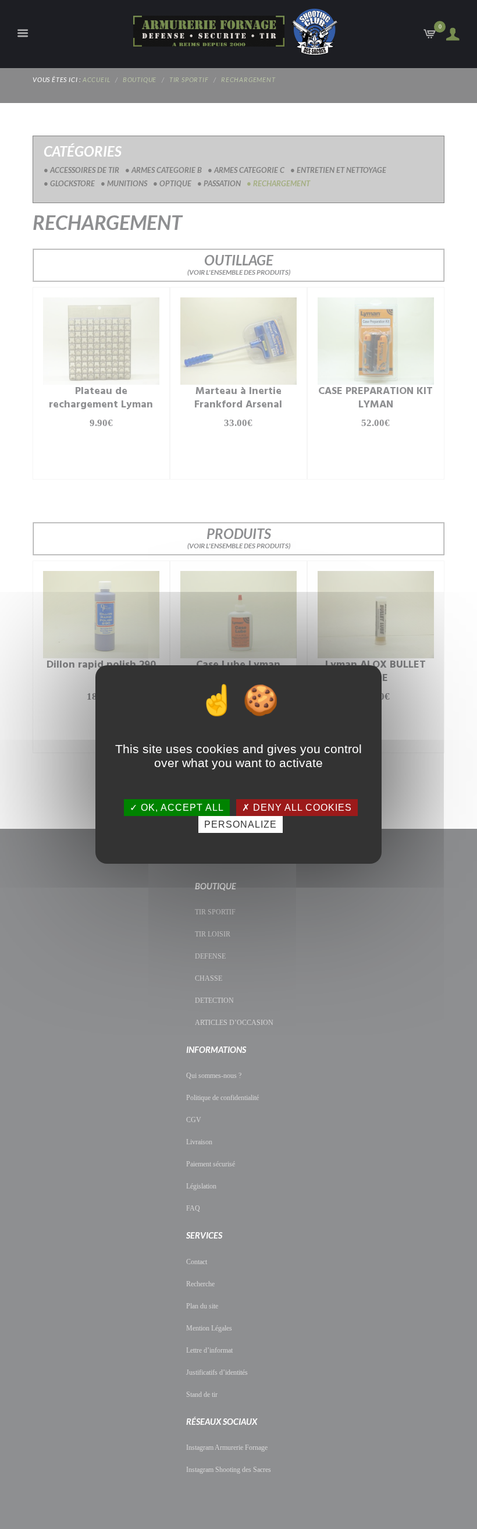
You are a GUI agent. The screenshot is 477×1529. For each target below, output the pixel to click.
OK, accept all (181, 808)
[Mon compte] (449, 34)
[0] (430, 37)
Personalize (240, 824)
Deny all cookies (301, 808)
